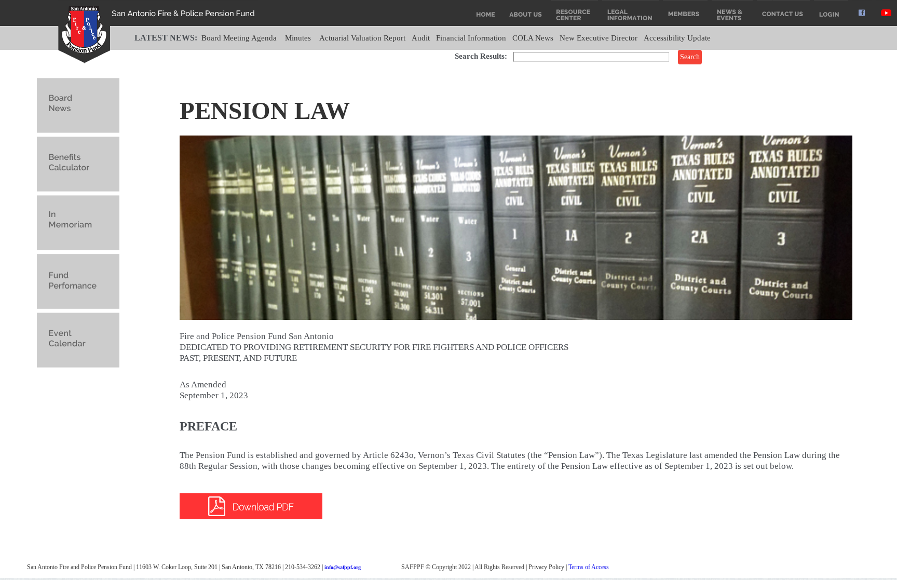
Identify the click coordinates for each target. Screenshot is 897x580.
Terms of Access (588, 567)
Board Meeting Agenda (239, 38)
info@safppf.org (342, 567)
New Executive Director (598, 38)
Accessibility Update (677, 38)
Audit (421, 38)
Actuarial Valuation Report (362, 38)
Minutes (298, 38)
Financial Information (471, 38)
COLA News (532, 38)
